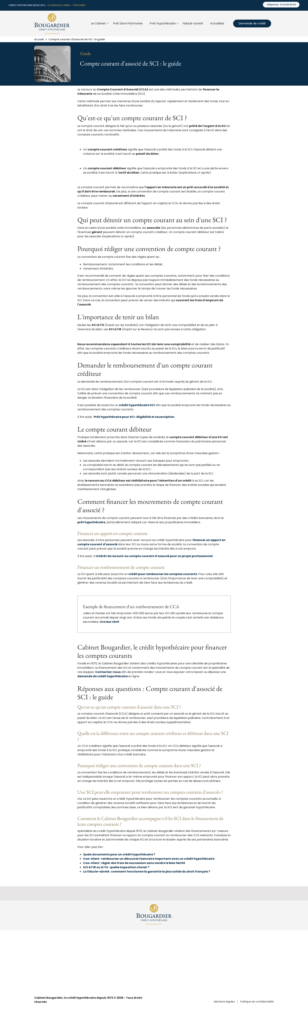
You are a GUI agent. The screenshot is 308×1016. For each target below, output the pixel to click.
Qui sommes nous (248, 948)
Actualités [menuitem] (217, 23)
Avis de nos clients (248, 955)
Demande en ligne (167, 961)
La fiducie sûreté (166, 955)
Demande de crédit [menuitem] (252, 23)
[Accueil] (52, 23)
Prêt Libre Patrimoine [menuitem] (128, 23)
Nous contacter (247, 961)
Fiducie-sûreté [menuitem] (193, 23)
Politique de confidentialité (257, 1001)
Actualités (203, 948)
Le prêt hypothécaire (169, 948)
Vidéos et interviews (209, 961)
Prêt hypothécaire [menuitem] (163, 26)
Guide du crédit (206, 955)
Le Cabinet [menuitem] (99, 26)
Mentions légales (224, 1001)
